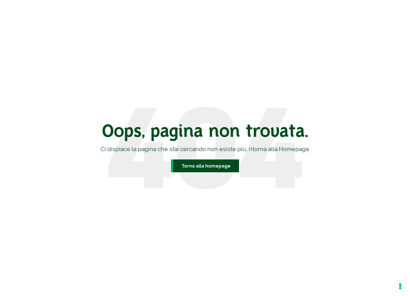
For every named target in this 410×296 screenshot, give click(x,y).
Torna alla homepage (206, 166)
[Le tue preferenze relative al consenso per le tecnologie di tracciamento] (400, 286)
